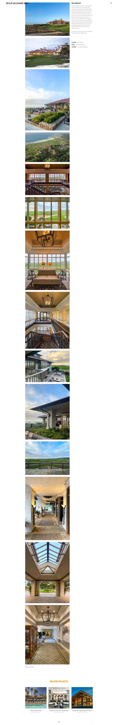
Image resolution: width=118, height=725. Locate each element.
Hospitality (80, 47)
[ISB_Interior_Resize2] (47, 213)
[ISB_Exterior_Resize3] (47, 366)
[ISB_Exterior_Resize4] (47, 412)
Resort (86, 47)
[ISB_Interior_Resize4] (47, 260)
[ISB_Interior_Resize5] (47, 320)
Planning (83, 47)
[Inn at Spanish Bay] (47, 667)
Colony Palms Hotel (35, 710)
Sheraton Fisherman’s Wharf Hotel (59, 710)
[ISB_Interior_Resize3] (47, 634)
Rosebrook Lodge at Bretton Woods (82, 710)
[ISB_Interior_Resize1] (47, 179)
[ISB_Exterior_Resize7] (47, 572)
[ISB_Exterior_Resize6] (47, 508)
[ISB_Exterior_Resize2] (47, 19)
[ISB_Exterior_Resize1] (47, 100)
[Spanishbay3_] (47, 52)
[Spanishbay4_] (47, 147)
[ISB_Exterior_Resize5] (47, 458)
